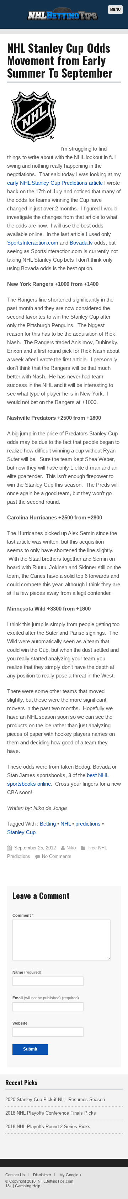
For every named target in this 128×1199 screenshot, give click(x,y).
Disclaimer (42, 1175)
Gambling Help (27, 1186)
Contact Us (15, 1175)
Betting (48, 824)
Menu (115, 9)
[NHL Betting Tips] (62, 19)
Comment (22, 915)
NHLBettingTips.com (55, 1181)
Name (26, 972)
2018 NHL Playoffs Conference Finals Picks (50, 1113)
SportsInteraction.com (32, 243)
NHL (65, 824)
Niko (71, 847)
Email (45, 998)
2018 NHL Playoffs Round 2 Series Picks (47, 1126)
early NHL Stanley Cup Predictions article (55, 183)
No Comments (56, 856)
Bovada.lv (81, 243)
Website (19, 1023)
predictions (88, 824)
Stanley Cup (21, 832)
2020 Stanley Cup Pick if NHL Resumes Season (55, 1099)
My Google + (70, 1175)
